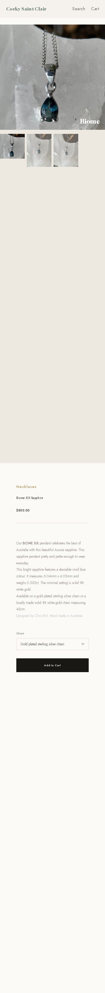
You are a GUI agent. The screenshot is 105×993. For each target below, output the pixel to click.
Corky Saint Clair (26, 8)
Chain (20, 633)
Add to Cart (52, 665)
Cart (95, 9)
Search (78, 9)
